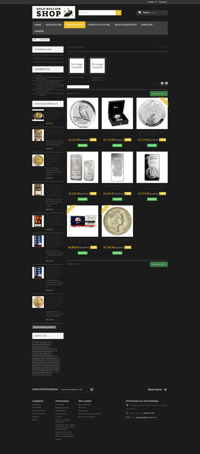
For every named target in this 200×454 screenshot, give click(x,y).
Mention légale (41, 79)
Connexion (163, 2)
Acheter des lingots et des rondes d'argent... (152, 187)
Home (38, 24)
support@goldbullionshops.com (145, 417)
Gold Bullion (54, 24)
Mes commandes (85, 405)
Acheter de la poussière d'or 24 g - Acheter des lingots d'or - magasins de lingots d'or (53, 114)
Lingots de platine (99, 24)
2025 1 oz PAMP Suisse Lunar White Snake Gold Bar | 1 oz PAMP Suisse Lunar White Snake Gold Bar (54, 220)
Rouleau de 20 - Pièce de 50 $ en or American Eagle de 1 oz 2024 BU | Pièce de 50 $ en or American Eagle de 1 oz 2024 (55, 302)
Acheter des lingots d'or (42, 353)
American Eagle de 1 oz (41, 374)
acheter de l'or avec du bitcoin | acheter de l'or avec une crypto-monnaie (64, 434)
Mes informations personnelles (90, 414)
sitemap (58, 439)
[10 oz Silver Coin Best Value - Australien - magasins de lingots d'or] (152, 113)
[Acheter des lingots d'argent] (97, 65)
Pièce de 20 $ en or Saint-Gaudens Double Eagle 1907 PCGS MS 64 (54, 133)
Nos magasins (41, 95)
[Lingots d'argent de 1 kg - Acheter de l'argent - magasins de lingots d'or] (82, 167)
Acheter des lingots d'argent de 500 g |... (117, 187)
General (39, 31)
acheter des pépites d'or (42, 343)
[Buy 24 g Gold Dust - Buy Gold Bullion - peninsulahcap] (38, 115)
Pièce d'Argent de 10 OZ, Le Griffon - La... (117, 133)
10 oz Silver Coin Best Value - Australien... (152, 133)
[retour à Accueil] (35, 39)
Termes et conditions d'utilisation (47, 82)
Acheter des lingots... (98, 78)
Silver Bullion (74, 24)
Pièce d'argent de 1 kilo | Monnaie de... (82, 133)
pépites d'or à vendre (40, 346)
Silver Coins (38, 57)
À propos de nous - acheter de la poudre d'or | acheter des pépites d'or (65, 427)
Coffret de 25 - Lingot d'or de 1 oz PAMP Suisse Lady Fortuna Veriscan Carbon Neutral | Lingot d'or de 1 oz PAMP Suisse (54, 190)
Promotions (59, 405)
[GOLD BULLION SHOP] (53, 12)
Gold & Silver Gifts (126, 24)
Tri (68, 83)
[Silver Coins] (77, 65)
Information (42, 69)
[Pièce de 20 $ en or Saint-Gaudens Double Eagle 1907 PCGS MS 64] (38, 135)
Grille (162, 85)
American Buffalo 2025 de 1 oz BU (45, 371)
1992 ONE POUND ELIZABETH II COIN (117, 241)
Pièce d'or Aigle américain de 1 (44, 357)
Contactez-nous (61, 414)
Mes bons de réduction (87, 417)
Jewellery (147, 24)
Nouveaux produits (46, 103)
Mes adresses (83, 411)
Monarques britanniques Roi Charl (45, 367)
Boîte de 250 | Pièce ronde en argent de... (82, 241)
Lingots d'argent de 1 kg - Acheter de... (83, 187)
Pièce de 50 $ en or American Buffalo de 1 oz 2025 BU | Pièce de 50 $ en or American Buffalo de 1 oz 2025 (54, 272)
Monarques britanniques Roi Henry (45, 364)
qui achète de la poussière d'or (44, 350)
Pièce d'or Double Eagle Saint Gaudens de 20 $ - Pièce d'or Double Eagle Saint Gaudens (54, 159)
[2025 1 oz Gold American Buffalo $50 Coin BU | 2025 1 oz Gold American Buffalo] (38, 241)
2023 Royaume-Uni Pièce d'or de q (45, 360)
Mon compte (85, 401)
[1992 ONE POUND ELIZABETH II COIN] (117, 221)
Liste (166, 85)
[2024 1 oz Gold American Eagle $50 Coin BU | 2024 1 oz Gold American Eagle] (38, 302)
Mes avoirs (82, 408)
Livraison (39, 75)
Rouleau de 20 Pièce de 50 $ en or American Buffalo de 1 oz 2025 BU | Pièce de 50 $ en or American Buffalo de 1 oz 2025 (55, 241)
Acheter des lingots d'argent (44, 60)
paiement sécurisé (42, 91)
